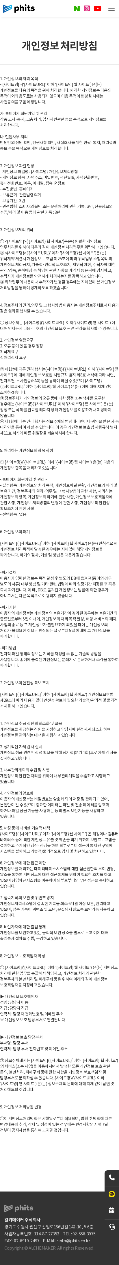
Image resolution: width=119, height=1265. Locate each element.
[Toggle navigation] (111, 9)
